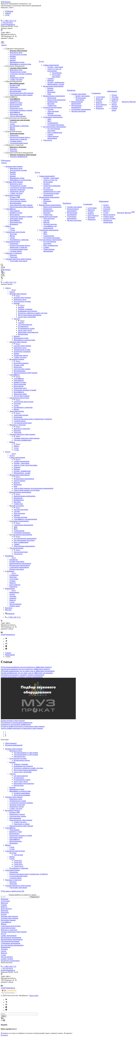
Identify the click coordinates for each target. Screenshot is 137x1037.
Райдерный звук (19, 756)
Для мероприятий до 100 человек (26, 753)
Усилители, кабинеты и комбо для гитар (28, 768)
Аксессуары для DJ (21, 781)
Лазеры (12, 76)
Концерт (50, 90)
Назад (14, 290)
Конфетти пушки (16, 103)
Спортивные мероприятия (52, 117)
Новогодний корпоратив (56, 100)
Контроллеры (19, 785)
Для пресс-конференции (18, 156)
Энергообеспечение (17, 133)
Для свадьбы (18, 855)
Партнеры (91, 217)
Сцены (12, 124)
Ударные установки (21, 764)
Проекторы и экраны (17, 199)
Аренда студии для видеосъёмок (54, 70)
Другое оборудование (18, 116)
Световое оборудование (18, 68)
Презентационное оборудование (21, 93)
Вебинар (50, 80)
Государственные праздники (53, 129)
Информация (112, 91)
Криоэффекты (15, 112)
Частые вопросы (115, 105)
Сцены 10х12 (18, 866)
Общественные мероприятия (53, 137)
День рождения (53, 111)
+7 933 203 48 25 (7, 22)
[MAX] (8, 13)
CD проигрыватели (21, 776)
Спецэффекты (15, 99)
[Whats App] (6, 646)
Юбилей (50, 113)
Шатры (12, 128)
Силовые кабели (16, 141)
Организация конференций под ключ (51, 190)
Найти (4, 1016)
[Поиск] (2, 42)
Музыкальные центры (22, 760)
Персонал (13, 149)
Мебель (12, 129)
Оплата (114, 95)
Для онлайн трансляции (18, 261)
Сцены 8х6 (18, 862)
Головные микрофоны (22, 793)
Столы (12, 228)
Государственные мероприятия (54, 127)
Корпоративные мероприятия (54, 96)
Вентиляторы (15, 106)
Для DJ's (13, 58)
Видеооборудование (17, 83)
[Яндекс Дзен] (6, 649)
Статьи (114, 103)
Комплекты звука (16, 52)
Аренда (4, 45)
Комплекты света (16, 70)
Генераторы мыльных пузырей (21, 110)
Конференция (52, 102)
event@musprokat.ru (8, 24)
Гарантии (115, 99)
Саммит (50, 134)
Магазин (133, 102)
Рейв (49, 94)
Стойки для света (16, 79)
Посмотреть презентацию (108, 221)
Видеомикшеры (15, 91)
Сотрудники (100, 97)
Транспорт (13, 151)
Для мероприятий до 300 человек (26, 754)
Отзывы (99, 101)
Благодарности (101, 104)
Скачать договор (109, 218)
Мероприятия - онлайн (55, 84)
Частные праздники (78, 111)
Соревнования (52, 123)
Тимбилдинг (52, 105)
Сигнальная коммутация (19, 143)
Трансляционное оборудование (21, 95)
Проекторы (14, 87)
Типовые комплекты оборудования (23, 155)
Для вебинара (57, 73)
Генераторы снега (16, 108)
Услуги (41, 61)
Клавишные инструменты (23, 766)
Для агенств (47, 140)
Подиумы (13, 122)
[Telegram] (9, 11)
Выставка (50, 103)
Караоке (13, 60)
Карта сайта (34, 995)
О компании (96, 93)
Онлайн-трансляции (78, 94)
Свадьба (50, 109)
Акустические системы (18, 54)
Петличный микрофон (22, 795)
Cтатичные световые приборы (21, 74)
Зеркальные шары (16, 114)
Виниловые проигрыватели (24, 783)
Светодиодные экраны (18, 89)
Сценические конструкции (20, 120)
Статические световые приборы (21, 188)
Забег (49, 119)
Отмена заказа (114, 109)
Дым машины (15, 101)
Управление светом (17, 77)
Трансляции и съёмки (22, 824)
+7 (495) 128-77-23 (9, 21)
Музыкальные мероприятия (53, 86)
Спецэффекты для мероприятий (50, 227)
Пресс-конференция (54, 132)
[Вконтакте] (6, 639)
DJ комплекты (19, 778)
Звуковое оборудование (18, 50)
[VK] (7, 15)
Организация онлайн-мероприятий (51, 194)
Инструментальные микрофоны (25, 770)
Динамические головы (18, 72)
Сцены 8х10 (18, 864)
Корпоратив (51, 98)
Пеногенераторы (16, 104)
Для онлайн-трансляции (56, 76)
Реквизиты (100, 108)
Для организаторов (21, 552)
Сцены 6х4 (18, 860)
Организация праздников (52, 107)
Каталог (4, 914)
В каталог (4, 1035)
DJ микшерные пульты (22, 780)
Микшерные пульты (17, 62)
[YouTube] (6, 644)
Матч (49, 121)
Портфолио (71, 90)
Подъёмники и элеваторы (19, 126)
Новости (99, 103)
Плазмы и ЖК (15, 85)
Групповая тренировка (55, 125)
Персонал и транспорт (18, 147)
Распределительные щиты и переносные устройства (20, 138)
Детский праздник (54, 115)
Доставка (115, 97)
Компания (4, 899)
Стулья (12, 230)
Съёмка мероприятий (51, 65)
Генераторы (14, 135)
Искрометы (14, 224)
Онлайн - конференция (55, 82)
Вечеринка (51, 92)
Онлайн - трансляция (55, 67)
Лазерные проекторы (17, 189)
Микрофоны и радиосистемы (20, 64)
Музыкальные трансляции (81, 99)
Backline (13, 56)
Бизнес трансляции (83, 96)
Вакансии (99, 99)
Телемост (50, 78)
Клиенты (99, 106)
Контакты (125, 102)
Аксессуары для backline (22, 772)
